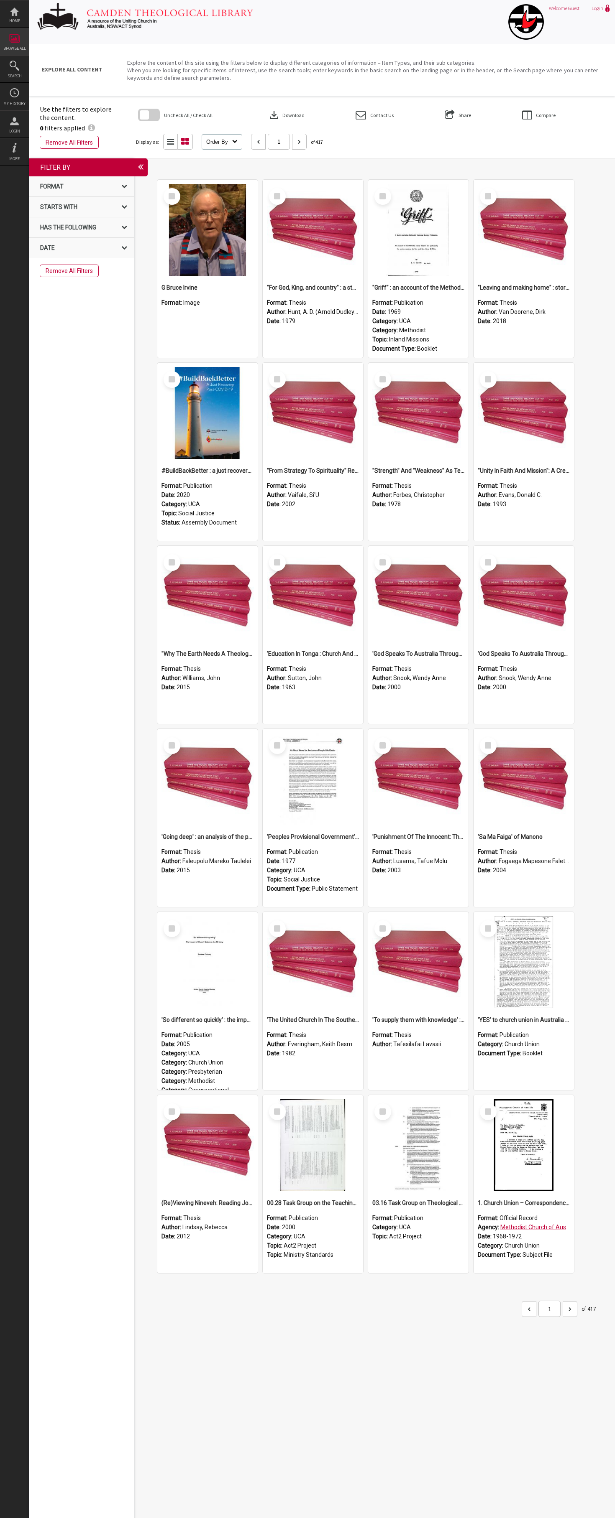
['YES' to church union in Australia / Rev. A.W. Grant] (524, 962)
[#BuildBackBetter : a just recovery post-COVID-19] (207, 413)
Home (14, 20)
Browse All (14, 48)
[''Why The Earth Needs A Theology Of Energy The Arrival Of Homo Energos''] (207, 596)
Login (14, 131)
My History (14, 103)
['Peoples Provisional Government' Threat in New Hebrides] (313, 779)
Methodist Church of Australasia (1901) (552, 1227)
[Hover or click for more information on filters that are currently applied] (91, 128)
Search (15, 76)
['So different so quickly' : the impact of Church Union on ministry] (207, 962)
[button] (374, 115)
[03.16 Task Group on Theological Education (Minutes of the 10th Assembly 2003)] (418, 1145)
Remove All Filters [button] (69, 142)
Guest (573, 8)
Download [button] (286, 115)
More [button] (14, 158)
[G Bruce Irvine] (207, 230)
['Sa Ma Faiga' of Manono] (524, 779)
